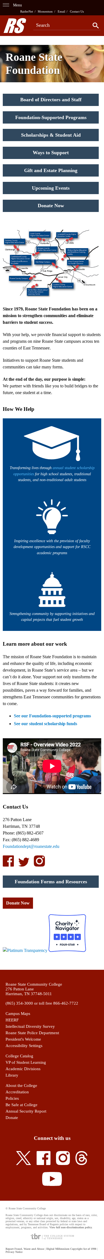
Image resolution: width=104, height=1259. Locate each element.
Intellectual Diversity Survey (30, 1026)
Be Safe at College (21, 1105)
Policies (12, 1098)
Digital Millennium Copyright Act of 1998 (71, 1248)
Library (12, 1075)
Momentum (45, 11)
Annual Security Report (26, 1111)
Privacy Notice (14, 1251)
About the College (21, 1085)
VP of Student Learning (26, 1062)
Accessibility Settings (24, 1045)
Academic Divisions (23, 1069)
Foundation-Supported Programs (51, 117)
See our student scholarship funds (45, 723)
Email (61, 11)
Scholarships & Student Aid (51, 135)
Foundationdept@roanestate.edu (31, 846)
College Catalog (19, 1056)
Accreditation (17, 1092)
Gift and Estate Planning (50, 170)
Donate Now (51, 205)
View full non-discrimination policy (70, 1227)
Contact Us (77, 11)
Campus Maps (18, 1013)
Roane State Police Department (32, 1033)
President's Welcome (23, 1039)
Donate (12, 1117)
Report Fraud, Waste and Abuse (25, 1248)
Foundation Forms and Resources (51, 881)
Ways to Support (51, 152)
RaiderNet (26, 11)
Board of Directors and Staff (51, 99)
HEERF (12, 1020)
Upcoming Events (51, 188)
